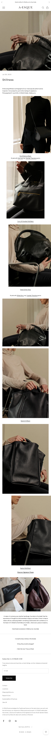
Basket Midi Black (25, 568)
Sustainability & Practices (9, 699)
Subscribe (9, 678)
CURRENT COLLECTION (13, 609)
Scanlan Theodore (31, 158)
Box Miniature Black (25, 156)
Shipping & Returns (8, 692)
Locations (5, 689)
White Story (20, 296)
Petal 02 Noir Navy (25, 290)
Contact (4, 686)
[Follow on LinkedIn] (16, 721)
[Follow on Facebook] (3, 721)
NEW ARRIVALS (38, 609)
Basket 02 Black (25, 421)
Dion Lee (20, 158)
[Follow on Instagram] (10, 721)
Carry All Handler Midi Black (25, 221)
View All (4, 702)
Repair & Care (6, 696)
